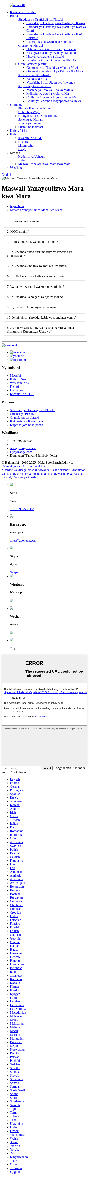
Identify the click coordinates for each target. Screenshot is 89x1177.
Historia (23, 141)
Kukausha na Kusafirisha (34, 75)
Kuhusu (15, 134)
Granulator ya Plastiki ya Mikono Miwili (52, 67)
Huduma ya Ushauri (31, 156)
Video (22, 160)
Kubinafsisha (18, 130)
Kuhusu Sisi (18, 379)
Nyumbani (17, 206)
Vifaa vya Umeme (30, 123)
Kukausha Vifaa (37, 78)
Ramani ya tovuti (13, 466)
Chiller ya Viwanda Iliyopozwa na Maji (52, 97)
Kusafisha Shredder (23, 12)
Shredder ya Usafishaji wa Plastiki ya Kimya (55, 23)
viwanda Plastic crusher (53, 470)
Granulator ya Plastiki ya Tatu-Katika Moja (54, 71)
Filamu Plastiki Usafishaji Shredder (49, 41)
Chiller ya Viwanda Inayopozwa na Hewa (54, 101)
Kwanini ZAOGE (30, 138)
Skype (14, 572)
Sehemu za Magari (30, 119)
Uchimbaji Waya (29, 112)
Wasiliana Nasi (19, 383)
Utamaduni (17, 390)
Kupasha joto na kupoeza (34, 86)
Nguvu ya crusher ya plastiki (45, 56)
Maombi (15, 375)
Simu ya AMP (36, 466)
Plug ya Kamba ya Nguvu (35, 108)
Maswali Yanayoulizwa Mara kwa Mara (44, 164)
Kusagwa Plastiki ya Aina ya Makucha (51, 53)
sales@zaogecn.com (23, 448)
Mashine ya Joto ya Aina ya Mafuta (49, 90)
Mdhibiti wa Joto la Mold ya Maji (48, 93)
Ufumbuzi (16, 104)
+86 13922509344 (22, 509)
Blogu (22, 149)
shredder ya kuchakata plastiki (36, 473)
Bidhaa (14, 15)
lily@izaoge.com (21, 452)
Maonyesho (26, 145)
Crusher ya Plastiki (30, 45)
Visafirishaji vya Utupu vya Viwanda (50, 82)
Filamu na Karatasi (30, 127)
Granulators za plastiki (32, 64)
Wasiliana (16, 167)
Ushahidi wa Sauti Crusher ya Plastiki (51, 49)
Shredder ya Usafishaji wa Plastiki (40, 19)
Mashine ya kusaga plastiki (19, 470)
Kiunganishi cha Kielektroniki (38, 116)
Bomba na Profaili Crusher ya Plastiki (51, 60)
